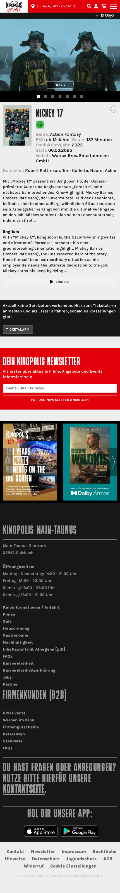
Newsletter (43, 851)
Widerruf (34, 866)
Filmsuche (89, 6)
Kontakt (15, 851)
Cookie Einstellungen (73, 866)
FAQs (8, 656)
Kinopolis (14, 6)
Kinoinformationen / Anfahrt (31, 607)
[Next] (113, 60)
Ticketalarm (18, 329)
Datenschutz (45, 858)
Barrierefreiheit (18, 663)
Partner (10, 684)
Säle (7, 621)
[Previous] (6, 60)
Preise (9, 614)
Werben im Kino (18, 720)
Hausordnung (16, 628)
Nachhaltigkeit (18, 642)
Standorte (13, 741)
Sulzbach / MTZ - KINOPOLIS (56, 6)
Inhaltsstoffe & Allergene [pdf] (34, 649)
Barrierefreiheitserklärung (29, 670)
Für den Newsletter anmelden (60, 400)
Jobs (7, 677)
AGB (107, 858)
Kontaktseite (24, 790)
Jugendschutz (81, 858)
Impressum (74, 851)
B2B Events (14, 713)
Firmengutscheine (21, 727)
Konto (97, 6)
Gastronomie (15, 635)
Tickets (59, 84)
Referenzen (14, 734)
